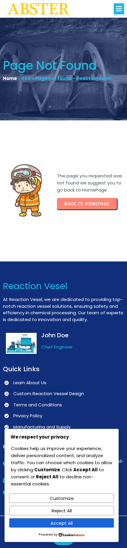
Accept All (62, 523)
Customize (62, 498)
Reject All (62, 511)
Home (10, 78)
